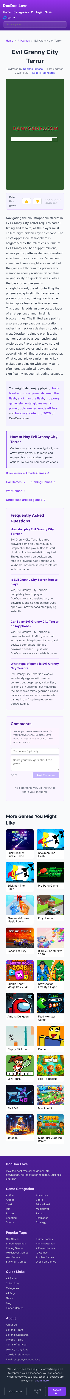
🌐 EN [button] (9, 18)
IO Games (42, 1252)
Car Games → (15, 482)
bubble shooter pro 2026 (33, 413)
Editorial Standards (17, 1334)
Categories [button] (23, 12)
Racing (40, 1213)
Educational (43, 1204)
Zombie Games (45, 1257)
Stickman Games (16, 1261)
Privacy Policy (14, 1339)
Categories (12, 1288)
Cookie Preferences (18, 1354)
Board (39, 1199)
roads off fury (48, 408)
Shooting (11, 1217)
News (48, 12)
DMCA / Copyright (17, 1349)
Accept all (56, 1391)
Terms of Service (16, 1344)
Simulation (42, 1217)
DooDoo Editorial (33, 68)
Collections (12, 1283)
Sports (10, 1222)
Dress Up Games (46, 1261)
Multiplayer (42, 1208)
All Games (24, 40)
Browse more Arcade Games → (28, 473)
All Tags (10, 1293)
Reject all (37, 1391)
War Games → (16, 491)
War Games (13, 1257)
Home (7, 12)
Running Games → (43, 482)
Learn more (41, 1380)
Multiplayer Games (17, 1252)
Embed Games (14, 1307)
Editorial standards (43, 72)
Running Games (45, 1243)
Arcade (10, 1199)
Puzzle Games (44, 1239)
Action (10, 1195)
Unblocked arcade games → (26, 500)
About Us (11, 1324)
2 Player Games (45, 1248)
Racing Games (14, 1248)
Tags (39, 12)
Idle (8, 1208)
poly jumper (28, 408)
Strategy (41, 1222)
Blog (8, 1303)
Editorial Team (14, 1329)
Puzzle (10, 1213)
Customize (15, 1391)
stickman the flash (31, 398)
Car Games (12, 1239)
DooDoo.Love (15, 6)
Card (9, 1204)
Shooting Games (16, 1243)
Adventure (42, 1195)
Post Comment (46, 775)
